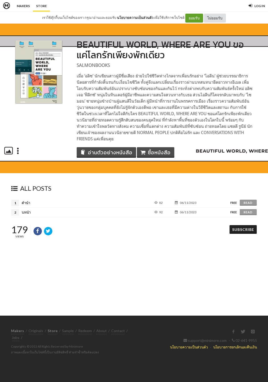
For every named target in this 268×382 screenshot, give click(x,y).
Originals (36, 330)
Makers (23, 6)
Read (248, 202)
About (101, 330)
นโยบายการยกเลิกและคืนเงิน (235, 347)
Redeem (85, 330)
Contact (118, 330)
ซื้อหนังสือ (159, 152)
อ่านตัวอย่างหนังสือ (110, 152)
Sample (68, 330)
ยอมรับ (194, 18)
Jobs (15, 337)
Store (41, 6)
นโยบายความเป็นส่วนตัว (135, 17)
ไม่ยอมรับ (214, 18)
